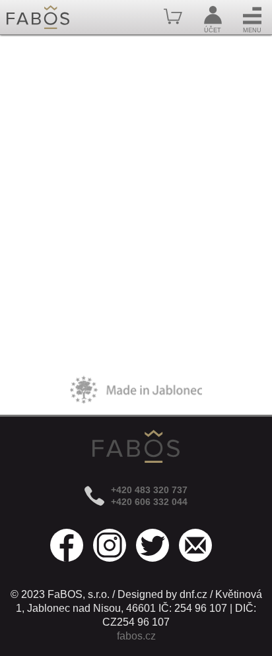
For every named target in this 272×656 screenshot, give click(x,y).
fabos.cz (136, 635)
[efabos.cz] (38, 17)
